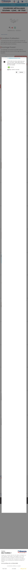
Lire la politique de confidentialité (9, 563)
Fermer (21, 72)
